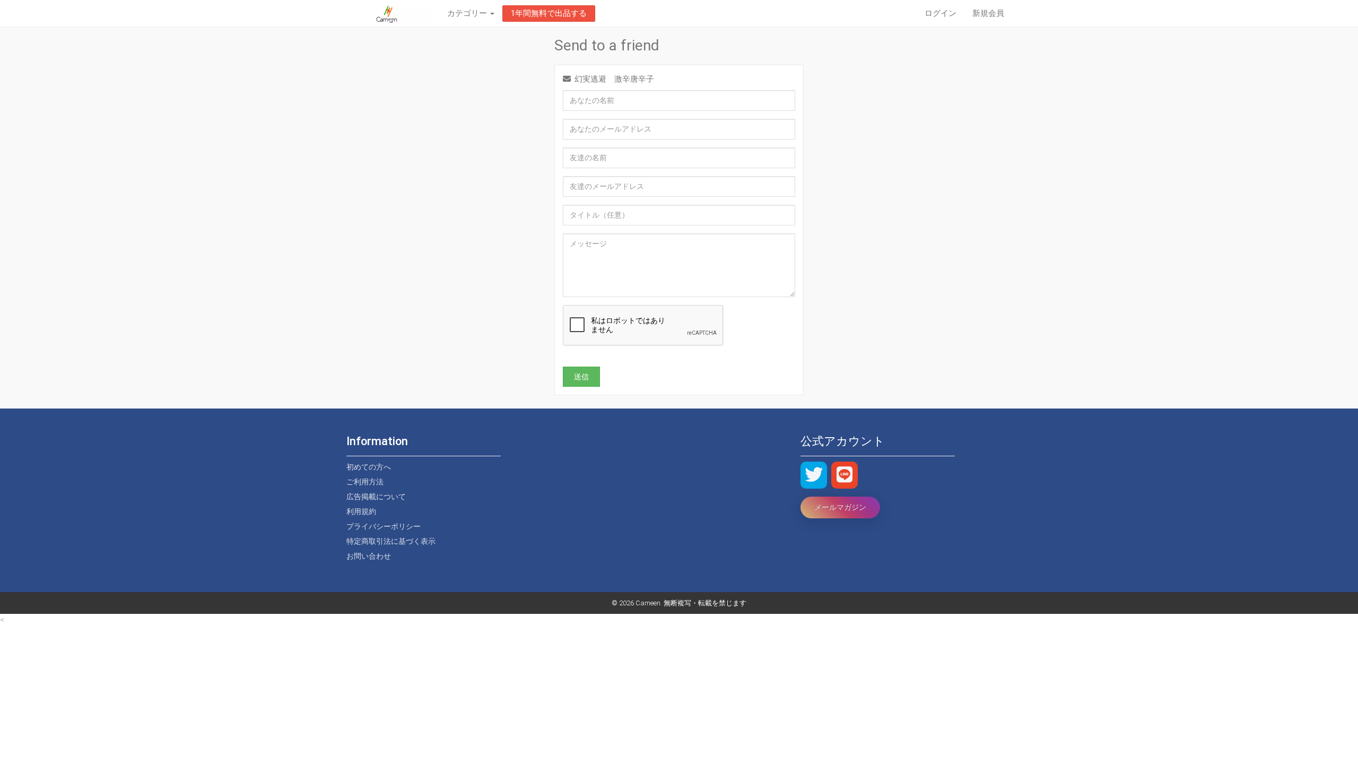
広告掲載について (376, 496)
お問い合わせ (368, 556)
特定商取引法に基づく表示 (391, 541)
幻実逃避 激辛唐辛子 (614, 79)
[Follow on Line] (844, 475)
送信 (581, 376)
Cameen (648, 603)
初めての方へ (368, 467)
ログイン (940, 13)
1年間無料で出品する (549, 13)
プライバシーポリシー (383, 526)
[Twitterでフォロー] (813, 475)
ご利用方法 (365, 482)
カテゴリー (468, 13)
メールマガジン (840, 507)
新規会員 (988, 13)
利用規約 (361, 511)
